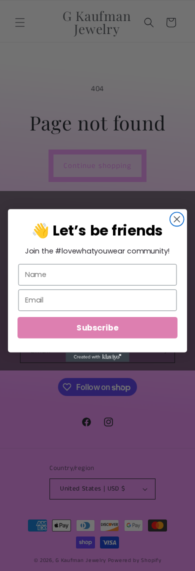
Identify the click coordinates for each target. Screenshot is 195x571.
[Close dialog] (177, 219)
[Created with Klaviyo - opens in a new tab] (97, 357)
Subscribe (97, 327)
